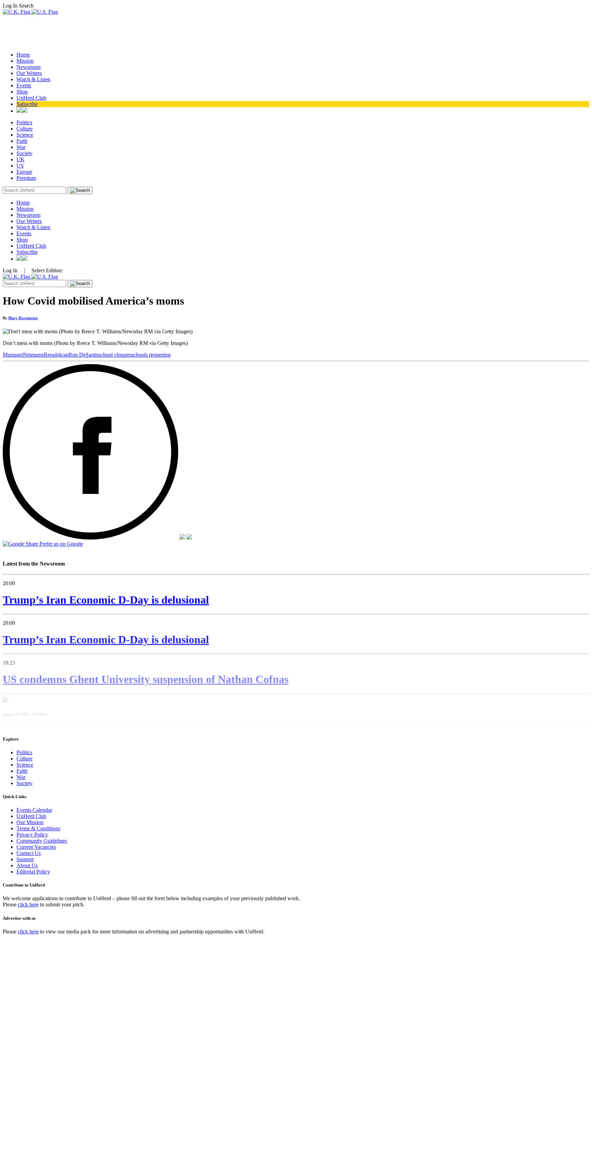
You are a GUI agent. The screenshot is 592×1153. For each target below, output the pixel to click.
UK (20, 159)
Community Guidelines (41, 841)
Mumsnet (13, 355)
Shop (22, 92)
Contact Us (28, 853)
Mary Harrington (23, 318)
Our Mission (30, 822)
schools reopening (151, 355)
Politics (24, 122)
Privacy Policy (32, 835)
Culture (24, 129)
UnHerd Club (31, 98)
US (20, 166)
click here (28, 904)
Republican (56, 355)
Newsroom (28, 67)
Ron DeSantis (84, 355)
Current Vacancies (36, 847)
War (20, 147)
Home (23, 55)
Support (25, 859)
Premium (26, 178)
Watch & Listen (33, 79)
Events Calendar (34, 810)
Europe (24, 172)
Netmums (33, 355)
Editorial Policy (33, 872)
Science (24, 135)
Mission (25, 61)
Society (24, 153)
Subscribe (27, 104)
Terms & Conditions (38, 828)
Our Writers (29, 73)
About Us (27, 865)
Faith (21, 141)
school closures (115, 355)
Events (23, 85)
